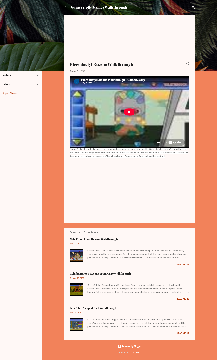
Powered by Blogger (131, 346)
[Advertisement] (129, 40)
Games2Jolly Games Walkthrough (99, 7)
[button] (187, 64)
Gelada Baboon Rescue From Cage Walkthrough (100, 273)
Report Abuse (9, 93)
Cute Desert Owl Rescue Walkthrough (94, 239)
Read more (182, 264)
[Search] (193, 8)
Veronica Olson (136, 352)
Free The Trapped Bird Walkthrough (93, 308)
